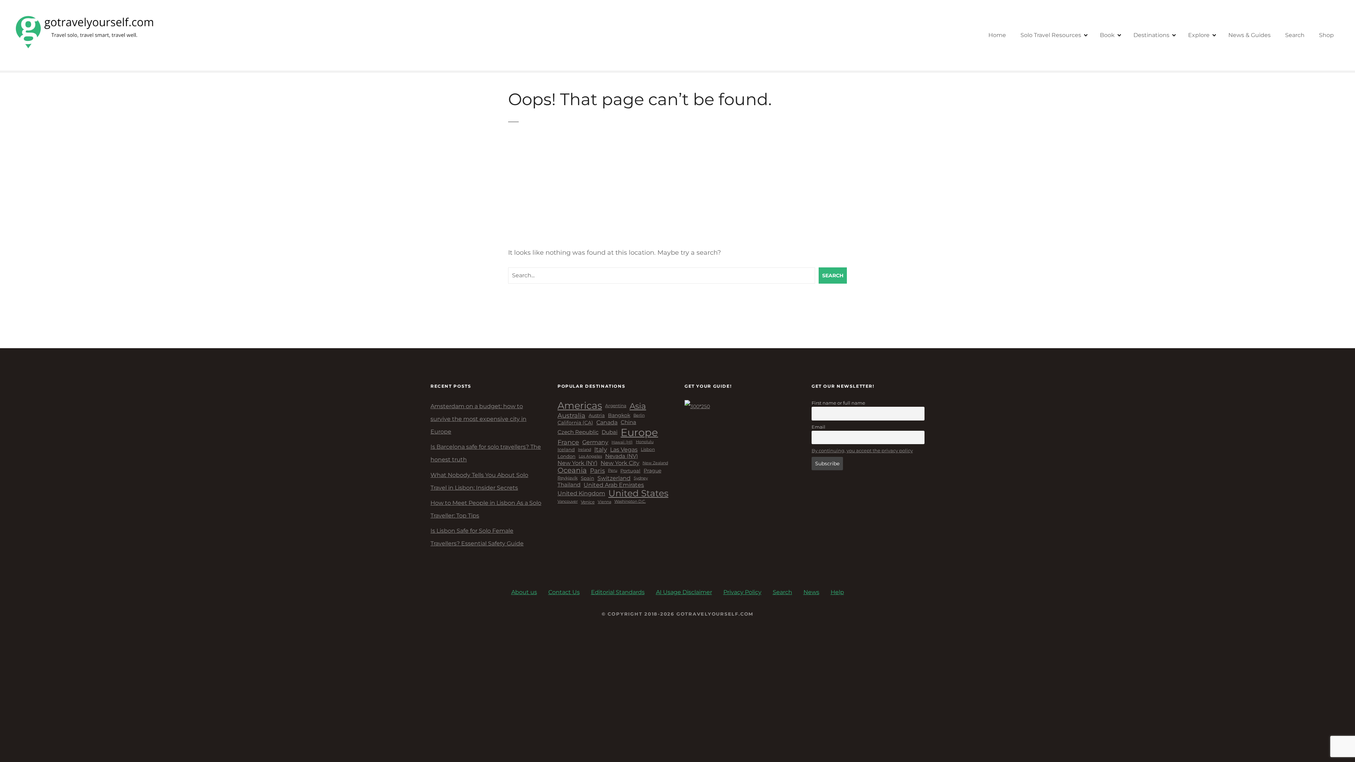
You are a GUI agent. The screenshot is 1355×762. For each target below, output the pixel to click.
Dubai (610, 432)
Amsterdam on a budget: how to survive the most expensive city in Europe (478, 419)
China (628, 422)
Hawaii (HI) (622, 442)
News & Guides (1249, 35)
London (567, 456)
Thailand (569, 485)
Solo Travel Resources (1050, 35)
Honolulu (645, 442)
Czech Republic (578, 432)
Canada (607, 422)
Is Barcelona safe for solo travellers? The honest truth (485, 453)
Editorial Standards (618, 592)
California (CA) (575, 423)
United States (638, 493)
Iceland (566, 449)
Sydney (641, 478)
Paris (597, 470)
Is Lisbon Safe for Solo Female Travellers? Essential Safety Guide (477, 537)
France (568, 442)
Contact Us (564, 592)
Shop (1326, 35)
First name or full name (838, 403)
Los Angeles (590, 456)
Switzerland (614, 478)
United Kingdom (581, 493)
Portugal (630, 470)
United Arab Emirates (614, 485)
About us (524, 592)
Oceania (572, 470)
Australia (571, 415)
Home (997, 35)
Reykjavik (568, 478)
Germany (595, 442)
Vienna (604, 502)
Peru (612, 470)
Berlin (639, 415)
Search (1295, 35)
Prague (652, 471)
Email (818, 427)
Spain (587, 478)
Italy (600, 449)
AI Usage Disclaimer (684, 592)
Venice (588, 502)
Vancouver (568, 502)
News (811, 592)
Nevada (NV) (621, 456)
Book (1107, 35)
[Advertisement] (677, 190)
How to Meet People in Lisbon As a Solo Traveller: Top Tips (485, 509)
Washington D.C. (630, 502)
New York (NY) (577, 463)
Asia (638, 406)
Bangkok (619, 415)
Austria (597, 415)
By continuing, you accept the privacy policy (862, 450)
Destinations (1151, 35)
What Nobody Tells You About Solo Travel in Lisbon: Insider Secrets (479, 481)
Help (837, 592)
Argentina (615, 405)
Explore (1199, 35)
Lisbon (648, 449)
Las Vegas (624, 449)
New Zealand (655, 463)
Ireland (584, 449)
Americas (580, 405)
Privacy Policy (742, 592)
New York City (620, 463)
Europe (639, 432)
